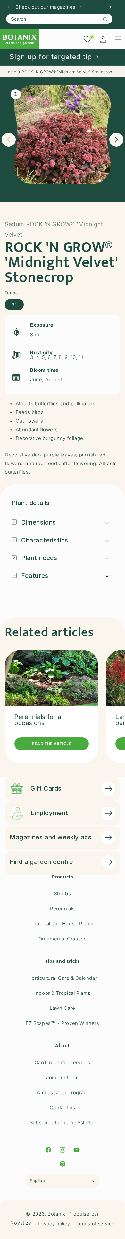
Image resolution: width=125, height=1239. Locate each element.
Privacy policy (54, 1223)
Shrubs (62, 894)
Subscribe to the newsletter (62, 1122)
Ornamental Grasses (62, 939)
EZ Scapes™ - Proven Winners (62, 1023)
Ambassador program (62, 1092)
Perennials (62, 909)
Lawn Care (62, 1008)
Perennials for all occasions (39, 720)
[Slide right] (116, 140)
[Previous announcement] (8, 7)
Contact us (62, 1107)
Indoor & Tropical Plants (62, 993)
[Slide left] (9, 140)
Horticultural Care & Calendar (62, 978)
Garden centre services (62, 1062)
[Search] (105, 19)
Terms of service (95, 1223)
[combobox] (59, 19)
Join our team (62, 1077)
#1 (14, 304)
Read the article (51, 743)
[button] (118, 39)
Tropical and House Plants (62, 924)
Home (10, 71)
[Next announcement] (110, 7)
